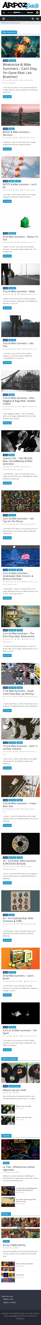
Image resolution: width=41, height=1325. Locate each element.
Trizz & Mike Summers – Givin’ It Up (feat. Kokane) (20, 747)
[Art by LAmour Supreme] (8, 1263)
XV (34, 242)
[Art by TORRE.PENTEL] (20, 1219)
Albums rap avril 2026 (23, 1117)
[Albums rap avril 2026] (8, 1116)
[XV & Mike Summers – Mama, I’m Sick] (20, 210)
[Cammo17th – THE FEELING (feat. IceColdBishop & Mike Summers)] (20, 431)
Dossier (6, 1163)
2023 (5, 972)
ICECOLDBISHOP (8, 469)
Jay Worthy (25, 696)
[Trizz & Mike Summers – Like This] (20, 316)
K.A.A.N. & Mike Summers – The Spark (20, 1032)
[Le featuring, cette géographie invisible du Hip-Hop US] (8, 1187)
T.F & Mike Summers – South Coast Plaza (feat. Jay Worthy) (18, 692)
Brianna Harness (29, 581)
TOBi (34, 924)
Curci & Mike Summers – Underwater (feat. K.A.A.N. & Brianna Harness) (18, 576)
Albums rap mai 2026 (23, 1106)
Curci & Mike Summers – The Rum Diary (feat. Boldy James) (18, 635)
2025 (5, 340)
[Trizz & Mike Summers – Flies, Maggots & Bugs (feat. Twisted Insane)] (20, 371)
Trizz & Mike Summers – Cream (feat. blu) (19, 805)
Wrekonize (12, 83)
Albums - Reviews (14, 1086)
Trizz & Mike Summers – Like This (18, 345)
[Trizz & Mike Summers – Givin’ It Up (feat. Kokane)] (20, 719)
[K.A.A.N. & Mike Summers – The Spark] (20, 1004)
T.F (4, 699)
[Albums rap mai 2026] (8, 1105)
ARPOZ (17, 80)
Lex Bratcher (25, 80)
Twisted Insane (7, 409)
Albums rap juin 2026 (14, 1090)
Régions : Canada (9, 1302)
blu (24, 809)
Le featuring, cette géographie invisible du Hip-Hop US (26, 1189)
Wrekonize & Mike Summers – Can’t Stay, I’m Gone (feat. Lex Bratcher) (20, 70)
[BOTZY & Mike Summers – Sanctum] (20, 105)
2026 (5, 60)
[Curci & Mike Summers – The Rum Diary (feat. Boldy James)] (20, 607)
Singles (11, 129)
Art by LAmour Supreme (24, 1264)
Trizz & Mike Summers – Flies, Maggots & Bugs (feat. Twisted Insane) (19, 400)
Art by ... (6, 1241)
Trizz (35, 294)
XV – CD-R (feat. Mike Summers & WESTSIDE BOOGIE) (19, 862)
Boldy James (27, 639)
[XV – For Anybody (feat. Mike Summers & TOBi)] (20, 891)
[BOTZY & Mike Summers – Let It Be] (20, 158)
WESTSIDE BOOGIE (8, 869)
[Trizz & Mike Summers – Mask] (20, 265)
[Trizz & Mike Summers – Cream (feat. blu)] (20, 776)
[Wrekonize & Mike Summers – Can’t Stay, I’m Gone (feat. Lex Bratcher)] (20, 37)
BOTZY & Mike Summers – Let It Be (20, 186)
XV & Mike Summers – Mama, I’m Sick (20, 238)
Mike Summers (30, 138)
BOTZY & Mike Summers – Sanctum (17, 133)
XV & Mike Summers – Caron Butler (18, 977)
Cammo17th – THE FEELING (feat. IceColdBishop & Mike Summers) (17, 461)
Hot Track (12, 60)
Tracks (18, 181)
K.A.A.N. (5, 584)
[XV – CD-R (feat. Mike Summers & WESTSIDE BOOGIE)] (20, 834)
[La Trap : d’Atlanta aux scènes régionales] (20, 1140)
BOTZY (24, 138)
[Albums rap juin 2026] (20, 1064)
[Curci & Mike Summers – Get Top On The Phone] (20, 492)
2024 (5, 688)
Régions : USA (8, 1299)
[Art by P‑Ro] (8, 1274)
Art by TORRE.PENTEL (14, 1245)
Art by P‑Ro (20, 1275)
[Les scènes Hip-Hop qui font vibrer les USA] (8, 1198)
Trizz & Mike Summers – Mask (19, 291)
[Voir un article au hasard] (37, 18)
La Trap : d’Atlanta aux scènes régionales (19, 1168)
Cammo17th (26, 467)
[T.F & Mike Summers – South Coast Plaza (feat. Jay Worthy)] (20, 664)
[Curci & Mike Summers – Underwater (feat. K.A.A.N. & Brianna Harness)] (20, 546)
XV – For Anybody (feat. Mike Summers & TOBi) (18, 920)
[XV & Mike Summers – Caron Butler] (20, 949)
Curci (24, 524)
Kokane (24, 751)
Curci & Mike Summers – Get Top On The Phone (18, 520)
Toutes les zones (7, 1296)
